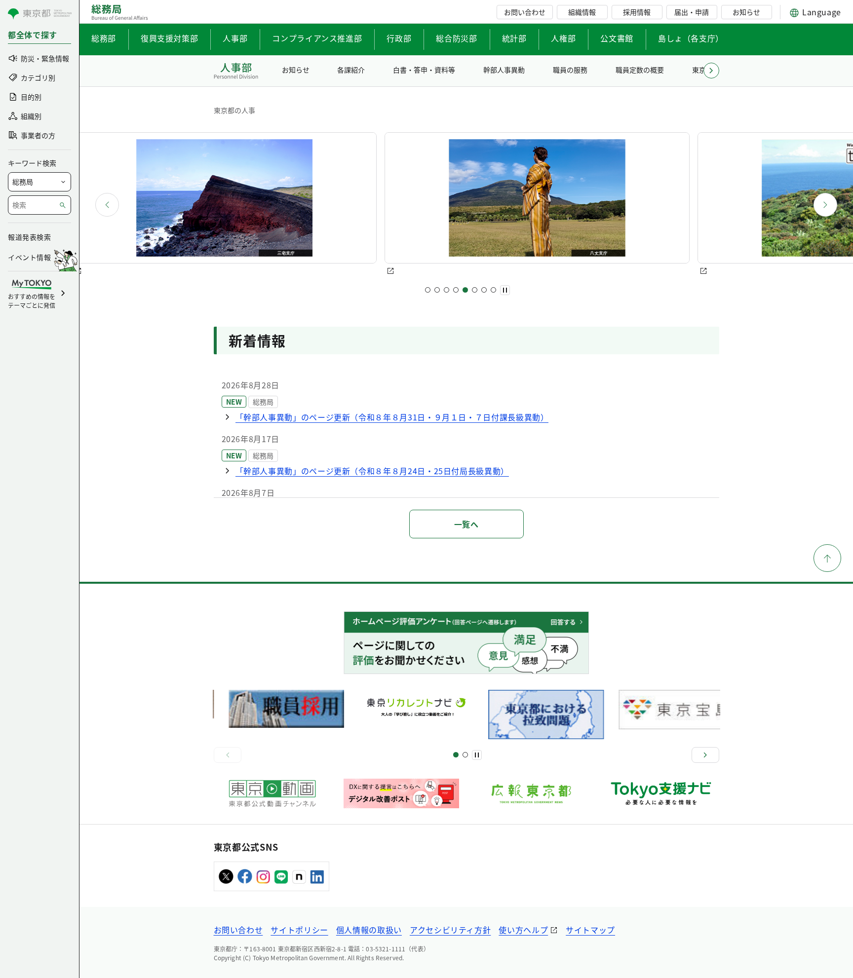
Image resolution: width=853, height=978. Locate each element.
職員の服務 (570, 70)
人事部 (235, 38)
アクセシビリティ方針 (450, 930)
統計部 (514, 38)
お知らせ (746, 12)
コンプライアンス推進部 (317, 38)
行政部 (399, 38)
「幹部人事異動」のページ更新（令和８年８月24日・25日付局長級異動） (372, 471)
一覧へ (466, 524)
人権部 (563, 38)
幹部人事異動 (504, 70)
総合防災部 (456, 38)
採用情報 (637, 12)
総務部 (103, 38)
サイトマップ (590, 930)
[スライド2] (437, 290)
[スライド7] (484, 290)
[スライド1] (427, 290)
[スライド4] (456, 290)
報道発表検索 (29, 237)
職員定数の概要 (640, 70)
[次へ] (825, 205)
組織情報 (582, 12)
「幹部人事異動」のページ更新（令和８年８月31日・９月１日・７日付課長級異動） (392, 417)
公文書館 (616, 38)
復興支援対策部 (169, 38)
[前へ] (107, 205)
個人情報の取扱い (369, 930)
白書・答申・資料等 (424, 70)
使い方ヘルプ (523, 930)
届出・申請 (691, 12)
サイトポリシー (299, 930)
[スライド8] (493, 290)
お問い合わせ (524, 12)
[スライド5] (465, 290)
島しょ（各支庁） (691, 38)
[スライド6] (474, 290)
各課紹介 (351, 70)
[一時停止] (505, 290)
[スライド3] (446, 290)
